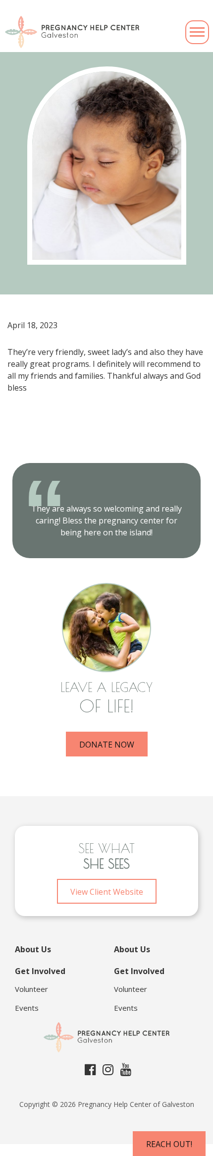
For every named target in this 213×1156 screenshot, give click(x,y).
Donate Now (106, 744)
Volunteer (31, 989)
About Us (33, 949)
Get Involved (40, 971)
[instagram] (108, 1069)
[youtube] (125, 1069)
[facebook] (90, 1069)
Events (27, 1008)
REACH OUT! (169, 1144)
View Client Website (106, 891)
